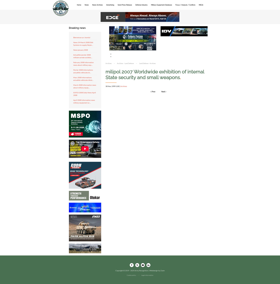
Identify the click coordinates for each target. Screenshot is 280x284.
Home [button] (79, 5)
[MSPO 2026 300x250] (85, 124)
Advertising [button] (110, 5)
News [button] (87, 5)
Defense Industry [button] (141, 5)
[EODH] (85, 175)
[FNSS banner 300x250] (85, 228)
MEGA (201, 5)
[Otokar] (85, 195)
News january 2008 (80, 50)
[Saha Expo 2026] (132, 30)
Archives (123, 86)
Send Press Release (125, 5)
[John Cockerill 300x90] (85, 248)
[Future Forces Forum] (132, 38)
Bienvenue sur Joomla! (81, 37)
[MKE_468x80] (132, 46)
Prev (153, 92)
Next (163, 92)
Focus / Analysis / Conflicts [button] (185, 5)
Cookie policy (131, 275)
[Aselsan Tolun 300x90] (85, 207)
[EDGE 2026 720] (140, 17)
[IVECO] (184, 31)
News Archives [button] (97, 5)
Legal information (147, 275)
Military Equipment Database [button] (161, 5)
